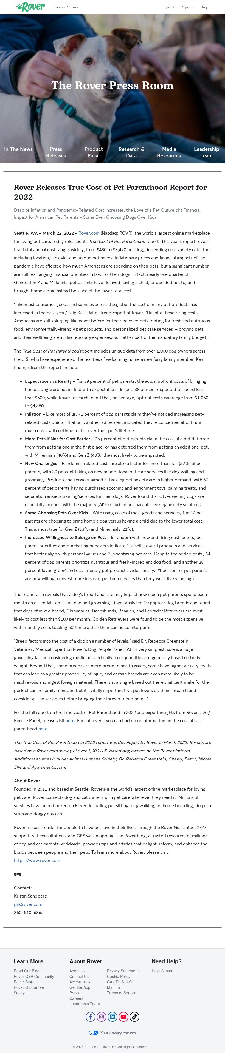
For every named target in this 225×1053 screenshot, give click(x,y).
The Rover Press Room (112, 85)
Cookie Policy (118, 976)
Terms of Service (121, 992)
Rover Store (24, 981)
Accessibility (79, 981)
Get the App (79, 987)
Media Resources (169, 152)
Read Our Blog (27, 970)
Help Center (162, 970)
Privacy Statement (123, 970)
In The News (18, 149)
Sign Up (170, 7)
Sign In (188, 7)
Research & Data (131, 152)
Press (74, 992)
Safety (19, 992)
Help (204, 7)
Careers (76, 998)
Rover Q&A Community (34, 976)
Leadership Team (206, 152)
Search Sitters (66, 7)
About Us (77, 970)
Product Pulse (94, 152)
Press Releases (56, 152)
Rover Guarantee (29, 987)
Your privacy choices (118, 1033)
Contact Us (79, 976)
